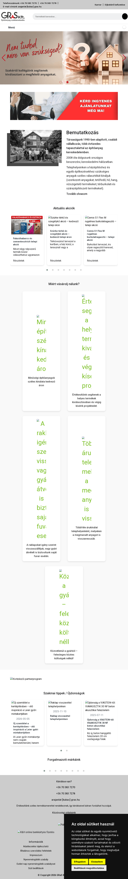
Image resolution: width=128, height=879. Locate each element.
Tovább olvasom (76, 193)
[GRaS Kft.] (36, 146)
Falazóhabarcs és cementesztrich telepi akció (25, 241)
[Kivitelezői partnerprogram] (26, 678)
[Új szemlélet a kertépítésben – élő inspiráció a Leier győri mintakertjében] (27, 708)
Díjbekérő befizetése (115, 4)
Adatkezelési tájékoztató (36, 846)
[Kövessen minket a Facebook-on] (60, 817)
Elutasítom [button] (97, 861)
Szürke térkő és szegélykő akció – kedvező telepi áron (61, 234)
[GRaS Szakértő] (64, 57)
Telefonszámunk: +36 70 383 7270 (20, 3)
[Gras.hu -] (13, 16)
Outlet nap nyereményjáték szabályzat (36, 864)
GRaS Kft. (61, 875)
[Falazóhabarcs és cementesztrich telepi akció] (27, 225)
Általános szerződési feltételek (36, 851)
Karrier (98, 4)
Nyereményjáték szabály (36, 859)
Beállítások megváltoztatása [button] (89, 868)
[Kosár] (124, 27)
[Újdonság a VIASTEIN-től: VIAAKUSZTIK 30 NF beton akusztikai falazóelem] (101, 706)
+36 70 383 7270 (65, 787)
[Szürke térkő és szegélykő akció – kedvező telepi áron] (64, 221)
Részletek (19, 260)
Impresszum (36, 855)
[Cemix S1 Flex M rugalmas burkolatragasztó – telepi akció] (100, 221)
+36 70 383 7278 (48, 3)
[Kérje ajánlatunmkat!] (64, 105)
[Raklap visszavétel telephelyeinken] (64, 704)
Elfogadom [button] (80, 861)
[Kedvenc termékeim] (117, 27)
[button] (124, 57)
